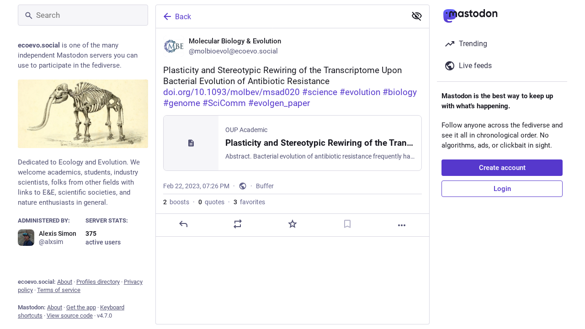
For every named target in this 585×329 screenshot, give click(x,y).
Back (183, 16)
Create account (502, 168)
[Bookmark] (347, 223)
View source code (70, 315)
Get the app (81, 307)
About (64, 281)
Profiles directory (98, 281)
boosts (176, 202)
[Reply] (183, 223)
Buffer (265, 186)
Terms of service (58, 290)
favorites (249, 202)
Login (502, 189)
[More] (401, 225)
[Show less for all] (416, 16)
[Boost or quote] (237, 223)
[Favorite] (292, 223)
